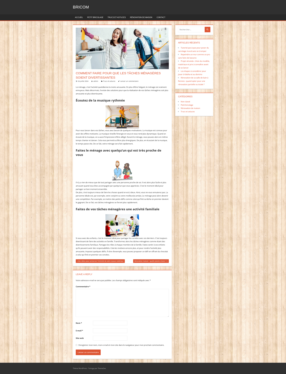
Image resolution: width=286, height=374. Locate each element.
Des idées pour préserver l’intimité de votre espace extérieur (101, 261)
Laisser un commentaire (129, 81)
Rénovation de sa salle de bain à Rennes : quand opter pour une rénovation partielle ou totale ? (193, 81)
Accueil (79, 17)
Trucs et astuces (117, 17)
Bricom (81, 7)
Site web (80, 338)
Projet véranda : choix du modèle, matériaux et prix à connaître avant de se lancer (194, 64)
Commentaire (83, 286)
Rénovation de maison (141, 17)
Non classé (185, 101)
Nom (79, 323)
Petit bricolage (95, 17)
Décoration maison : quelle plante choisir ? (150, 261)
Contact (161, 17)
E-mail (79, 330)
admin (95, 81)
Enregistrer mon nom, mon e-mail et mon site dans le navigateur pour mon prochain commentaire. (121, 345)
